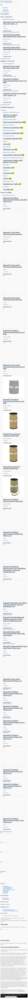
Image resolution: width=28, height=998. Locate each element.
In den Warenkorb (7, 208)
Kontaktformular (21, 991)
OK (6, 996)
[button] (5, 58)
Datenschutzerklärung (12, 996)
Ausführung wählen (7, 30)
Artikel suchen (4, 2)
